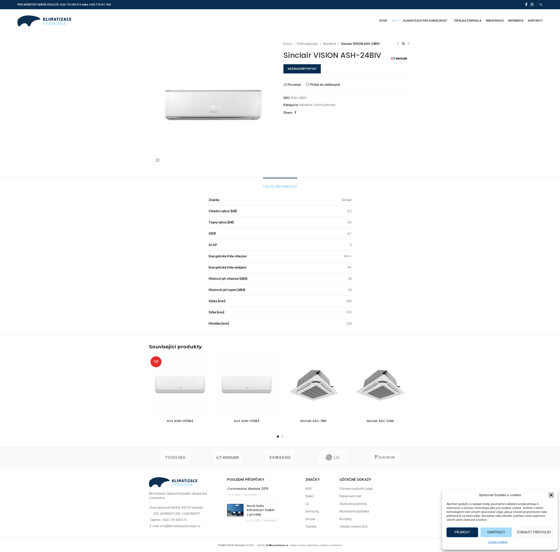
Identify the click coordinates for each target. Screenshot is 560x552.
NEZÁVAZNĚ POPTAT (302, 68)
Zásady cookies (498, 542)
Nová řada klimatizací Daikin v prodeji (261, 510)
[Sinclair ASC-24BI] (380, 386)
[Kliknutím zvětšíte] (157, 160)
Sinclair (310, 519)
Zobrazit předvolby (534, 532)
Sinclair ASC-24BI (380, 421)
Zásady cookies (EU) (354, 526)
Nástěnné (329, 44)
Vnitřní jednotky (307, 44)
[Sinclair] (227, 457)
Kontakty (346, 519)
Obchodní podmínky (353, 504)
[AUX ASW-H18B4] (247, 386)
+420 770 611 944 (100, 4)
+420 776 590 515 (70, 4)
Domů (287, 44)
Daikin (309, 496)
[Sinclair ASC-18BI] (313, 386)
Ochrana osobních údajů (356, 488)
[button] (551, 495)
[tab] (280, 184)
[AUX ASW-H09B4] (180, 386)
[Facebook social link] (526, 4)
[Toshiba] (175, 457)
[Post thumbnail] (235, 513)
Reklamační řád (350, 496)
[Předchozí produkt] (398, 43)
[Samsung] (280, 457)
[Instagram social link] (532, 4)
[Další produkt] (408, 43)
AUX (308, 488)
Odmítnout (496, 532)
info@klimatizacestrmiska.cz (180, 526)
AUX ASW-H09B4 (180, 421)
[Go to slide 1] (278, 436)
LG (307, 504)
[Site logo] (44, 20)
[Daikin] (385, 457)
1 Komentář (249, 494)
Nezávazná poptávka (354, 511)
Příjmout (462, 532)
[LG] (332, 457)
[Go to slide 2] (282, 436)
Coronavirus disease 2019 (247, 488)
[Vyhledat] (541, 4)
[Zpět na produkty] (403, 43)
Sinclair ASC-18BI (313, 421)
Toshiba (310, 526)
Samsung (312, 511)
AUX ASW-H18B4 (246, 421)
